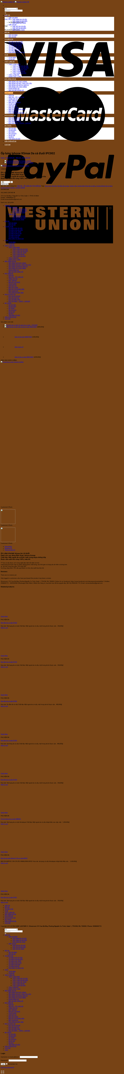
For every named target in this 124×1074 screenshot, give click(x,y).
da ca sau (48, 186)
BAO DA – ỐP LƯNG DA (16, 97)
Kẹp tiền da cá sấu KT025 (9, 623)
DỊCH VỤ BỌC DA (10, 115)
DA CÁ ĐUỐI (12, 133)
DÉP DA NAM (13, 35)
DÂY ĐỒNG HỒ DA (10, 79)
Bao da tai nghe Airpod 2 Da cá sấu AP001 (14, 858)
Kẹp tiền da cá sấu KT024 (9, 780)
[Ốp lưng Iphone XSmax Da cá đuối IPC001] (19, 163)
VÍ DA (6, 55)
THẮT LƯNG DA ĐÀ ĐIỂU (20, 68)
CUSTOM (7, 145)
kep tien (54, 186)
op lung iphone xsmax (8, 188)
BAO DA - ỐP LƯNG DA (23, 158)
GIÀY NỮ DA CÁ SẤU (19, 26)
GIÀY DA (7, 15)
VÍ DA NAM (12, 57)
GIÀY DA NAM (13, 18)
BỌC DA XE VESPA (15, 118)
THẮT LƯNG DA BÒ (18, 71)
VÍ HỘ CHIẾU (13, 104)
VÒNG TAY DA (13, 99)
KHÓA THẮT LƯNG (15, 76)
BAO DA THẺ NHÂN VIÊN (17, 109)
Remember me (12, 1064)
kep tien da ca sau (63, 186)
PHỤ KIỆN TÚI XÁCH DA (16, 52)
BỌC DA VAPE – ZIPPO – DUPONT (20, 123)
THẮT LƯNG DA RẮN (19, 73)
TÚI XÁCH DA (9, 39)
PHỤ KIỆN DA (9, 93)
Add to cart (5, 184)
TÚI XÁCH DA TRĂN (15, 45)
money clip (73, 186)
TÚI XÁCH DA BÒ (14, 50)
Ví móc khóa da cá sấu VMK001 (11, 819)
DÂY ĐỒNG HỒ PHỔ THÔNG (18, 82)
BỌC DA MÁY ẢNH (15, 121)
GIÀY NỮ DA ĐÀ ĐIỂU (19, 28)
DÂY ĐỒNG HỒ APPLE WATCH (19, 85)
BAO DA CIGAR (13, 108)
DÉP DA (7, 32)
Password (4, 1060)
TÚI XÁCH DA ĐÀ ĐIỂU (16, 44)
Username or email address (10, 1057)
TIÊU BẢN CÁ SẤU (14, 139)
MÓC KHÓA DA (13, 111)
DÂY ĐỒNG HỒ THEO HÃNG (18, 87)
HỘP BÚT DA (13, 106)
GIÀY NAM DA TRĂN (19, 23)
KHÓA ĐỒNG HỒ (14, 88)
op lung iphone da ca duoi (104, 186)
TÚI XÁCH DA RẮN (15, 49)
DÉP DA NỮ (12, 37)
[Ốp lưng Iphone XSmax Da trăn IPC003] (18, 161)
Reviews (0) (8, 548)
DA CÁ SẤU (12, 128)
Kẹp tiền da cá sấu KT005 (9, 740)
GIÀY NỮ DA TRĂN (18, 30)
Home (3, 158)
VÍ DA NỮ (12, 59)
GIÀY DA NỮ (12, 25)
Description (8, 546)
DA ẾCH (11, 137)
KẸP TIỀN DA (13, 101)
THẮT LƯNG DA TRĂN (19, 69)
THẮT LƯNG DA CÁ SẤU (20, 66)
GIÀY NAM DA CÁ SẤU (19, 19)
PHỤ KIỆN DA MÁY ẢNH (16, 113)
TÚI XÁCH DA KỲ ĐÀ (15, 47)
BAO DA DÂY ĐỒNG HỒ (16, 90)
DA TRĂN (12, 132)
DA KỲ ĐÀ (12, 135)
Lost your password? (7, 1067)
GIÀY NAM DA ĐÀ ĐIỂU (19, 21)
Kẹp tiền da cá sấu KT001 (9, 897)
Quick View (4, 616)
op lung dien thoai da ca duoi (86, 186)
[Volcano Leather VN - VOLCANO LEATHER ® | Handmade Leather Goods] (15, 2)
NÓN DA (11, 95)
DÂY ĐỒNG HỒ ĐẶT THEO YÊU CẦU (20, 83)
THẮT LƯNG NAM (14, 64)
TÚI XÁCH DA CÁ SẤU (16, 42)
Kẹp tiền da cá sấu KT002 (9, 701)
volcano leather (20, 188)
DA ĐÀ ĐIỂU (12, 130)
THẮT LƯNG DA (10, 62)
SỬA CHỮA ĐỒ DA (10, 141)
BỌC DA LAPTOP (14, 120)
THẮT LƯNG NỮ (14, 75)
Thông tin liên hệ (10, 550)
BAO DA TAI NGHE (15, 102)
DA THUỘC (8, 126)
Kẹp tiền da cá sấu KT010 (9, 662)
